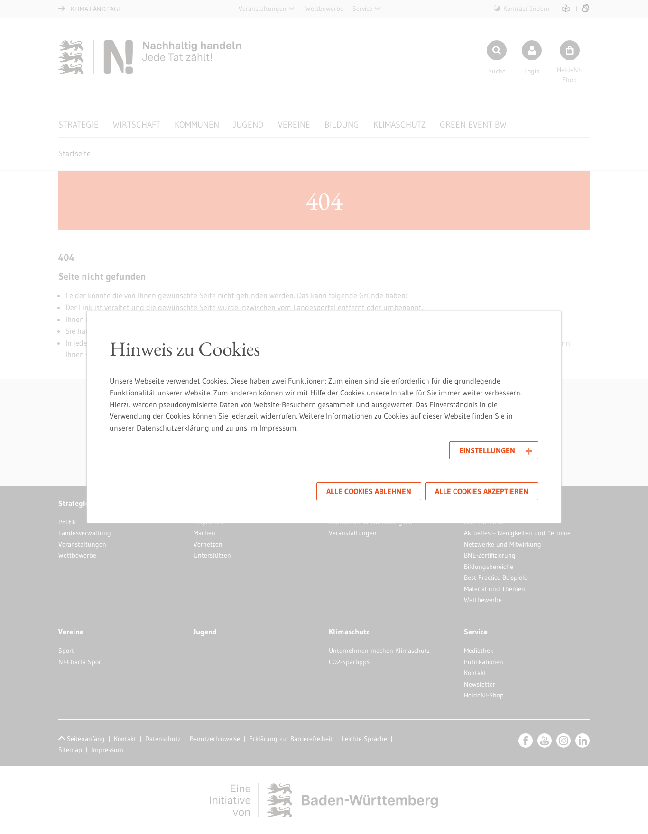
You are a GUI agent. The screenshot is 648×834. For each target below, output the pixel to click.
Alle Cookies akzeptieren (481, 491)
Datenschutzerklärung (173, 427)
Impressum (277, 427)
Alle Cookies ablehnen (368, 491)
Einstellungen (487, 450)
